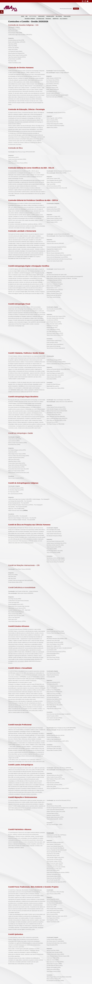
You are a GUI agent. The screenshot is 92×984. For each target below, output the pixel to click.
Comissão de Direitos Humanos (21, 68)
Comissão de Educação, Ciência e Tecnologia (26, 109)
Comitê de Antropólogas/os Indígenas (23, 483)
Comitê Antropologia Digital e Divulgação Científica (28, 266)
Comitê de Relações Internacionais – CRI (24, 565)
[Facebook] (85, 1)
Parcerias (48, 18)
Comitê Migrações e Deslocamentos (22, 797)
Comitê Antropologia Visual (19, 304)
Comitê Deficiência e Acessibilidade (21, 587)
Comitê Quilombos (15, 934)
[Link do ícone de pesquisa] (81, 8)
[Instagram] (82, 1)
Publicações (67, 16)
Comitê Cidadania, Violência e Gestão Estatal (26, 353)
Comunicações (50, 16)
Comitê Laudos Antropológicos (20, 765)
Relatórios (59, 16)
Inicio (22, 16)
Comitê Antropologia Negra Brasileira (23, 397)
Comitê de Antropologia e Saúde (20, 433)
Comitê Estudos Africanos (18, 626)
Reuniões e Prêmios (30, 18)
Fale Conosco (63, 18)
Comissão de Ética (15, 148)
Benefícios (55, 18)
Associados (41, 16)
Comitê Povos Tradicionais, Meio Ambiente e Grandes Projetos (33, 887)
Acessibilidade (40, 18)
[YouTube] (87, 1)
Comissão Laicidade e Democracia (22, 231)
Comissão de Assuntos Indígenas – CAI (23, 25)
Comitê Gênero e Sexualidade (20, 668)
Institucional (32, 16)
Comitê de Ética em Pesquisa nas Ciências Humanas (29, 525)
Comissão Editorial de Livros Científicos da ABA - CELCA (31, 168)
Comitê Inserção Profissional (19, 725)
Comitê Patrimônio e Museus (19, 829)
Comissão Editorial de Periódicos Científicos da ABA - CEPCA (33, 200)
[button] (2, 12)
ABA (26, 16)
